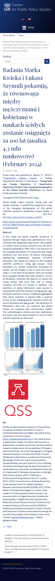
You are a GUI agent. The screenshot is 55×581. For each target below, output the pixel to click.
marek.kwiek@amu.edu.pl (22, 517)
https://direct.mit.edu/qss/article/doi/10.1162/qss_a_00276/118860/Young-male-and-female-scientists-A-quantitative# (27, 224)
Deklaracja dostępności (12, 564)
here (37, 197)
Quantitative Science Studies (20, 178)
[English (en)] (23, 19)
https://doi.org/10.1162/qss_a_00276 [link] (24, 217)
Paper (21, 35)
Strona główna (9, 35)
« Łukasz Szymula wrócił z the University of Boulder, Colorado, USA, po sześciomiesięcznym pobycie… (27, 538)
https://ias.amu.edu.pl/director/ (17, 439)
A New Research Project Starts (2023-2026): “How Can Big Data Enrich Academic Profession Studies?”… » (27, 549)
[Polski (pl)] (29, 19)
